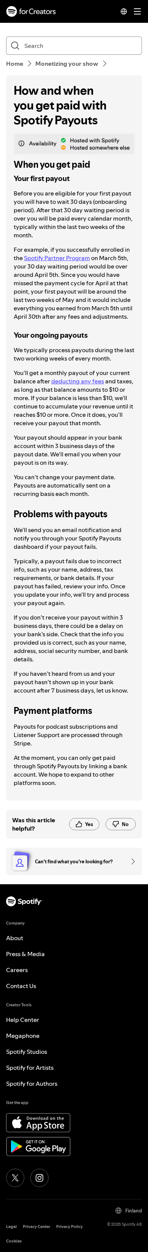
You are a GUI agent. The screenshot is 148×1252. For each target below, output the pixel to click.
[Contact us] (130, 861)
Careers (17, 970)
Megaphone (22, 1035)
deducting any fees (77, 381)
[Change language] (124, 11)
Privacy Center (36, 1227)
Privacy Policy (69, 1227)
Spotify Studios (26, 1051)
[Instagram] (39, 1178)
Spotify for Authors (31, 1083)
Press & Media (25, 954)
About (14, 938)
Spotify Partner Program (57, 258)
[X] (15, 1178)
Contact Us (21, 986)
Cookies (14, 1241)
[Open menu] (137, 11)
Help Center (22, 1019)
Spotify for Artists (30, 1067)
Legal (11, 1227)
